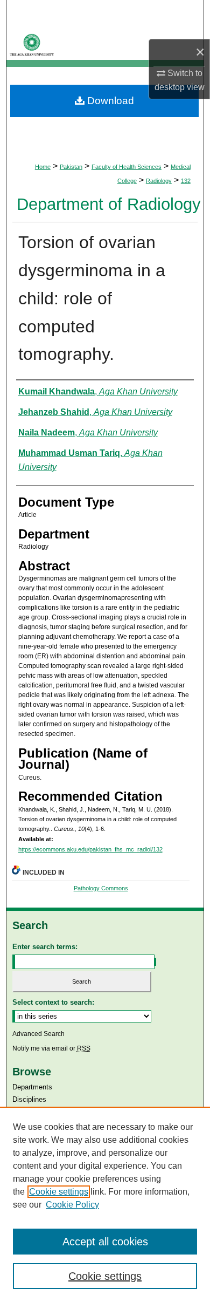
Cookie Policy (72, 1204)
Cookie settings (58, 1191)
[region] (105, 1204)
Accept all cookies (105, 1242)
